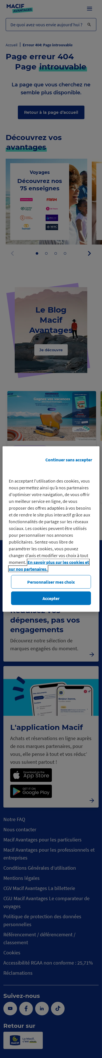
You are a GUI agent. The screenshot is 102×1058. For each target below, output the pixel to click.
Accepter (51, 598)
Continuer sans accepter (68, 459)
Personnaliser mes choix (51, 581)
